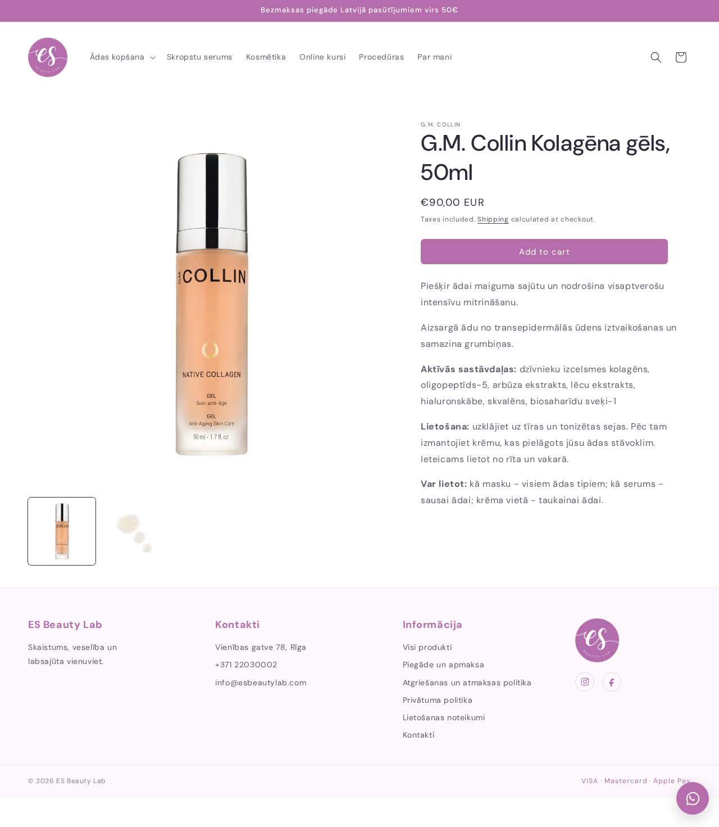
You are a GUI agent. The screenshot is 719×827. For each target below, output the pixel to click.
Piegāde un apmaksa (444, 664)
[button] (121, 57)
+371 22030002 (246, 664)
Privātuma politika (438, 700)
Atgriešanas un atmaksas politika (467, 682)
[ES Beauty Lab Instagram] (584, 682)
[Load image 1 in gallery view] (61, 531)
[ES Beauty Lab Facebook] (611, 682)
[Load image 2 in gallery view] (135, 531)
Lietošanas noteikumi (444, 717)
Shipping (493, 219)
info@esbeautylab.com (260, 682)
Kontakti (419, 735)
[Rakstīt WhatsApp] (692, 798)
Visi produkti (427, 647)
